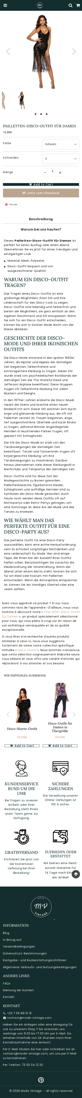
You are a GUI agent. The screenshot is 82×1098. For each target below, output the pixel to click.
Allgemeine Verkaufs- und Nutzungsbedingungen (40, 967)
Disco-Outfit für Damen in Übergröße (60, 727)
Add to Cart (24, 745)
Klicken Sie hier (30, 1049)
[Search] (70, 5)
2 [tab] (41, 114)
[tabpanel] (21, 100)
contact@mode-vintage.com (29, 1018)
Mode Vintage (31, 1091)
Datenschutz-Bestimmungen (25, 953)
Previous (8, 51)
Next (74, 51)
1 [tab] (35, 114)
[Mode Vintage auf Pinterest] (41, 1082)
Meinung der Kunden (18, 990)
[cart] (78, 5)
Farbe (7, 143)
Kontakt (9, 997)
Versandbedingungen (19, 946)
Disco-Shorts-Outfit (22, 729)
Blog (6, 933)
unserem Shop (24, 1029)
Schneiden (11, 158)
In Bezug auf (12, 940)
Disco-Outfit (27, 650)
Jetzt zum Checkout (43, 193)
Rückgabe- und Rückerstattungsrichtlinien (34, 960)
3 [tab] (47, 114)
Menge (8, 172)
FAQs (6, 983)
